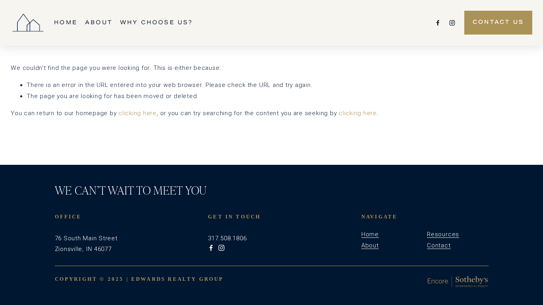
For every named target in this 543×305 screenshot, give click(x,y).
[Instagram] (452, 22)
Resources (443, 234)
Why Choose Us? (156, 22)
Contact (438, 245)
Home (66, 22)
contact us (498, 22)
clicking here (137, 113)
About (98, 22)
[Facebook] (437, 22)
